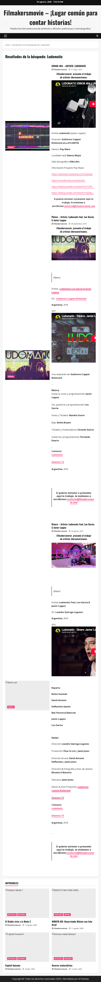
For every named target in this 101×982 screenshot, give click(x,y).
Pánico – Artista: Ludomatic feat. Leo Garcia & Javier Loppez (27, 365)
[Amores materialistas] (74, 947)
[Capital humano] (27, 947)
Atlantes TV (58, 462)
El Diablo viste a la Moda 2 (18, 921)
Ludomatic (57, 454)
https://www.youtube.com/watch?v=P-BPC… (73, 186)
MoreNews (68, 978)
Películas (58, 914)
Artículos (12, 914)
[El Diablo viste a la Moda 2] (27, 903)
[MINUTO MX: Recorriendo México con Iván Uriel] (74, 903)
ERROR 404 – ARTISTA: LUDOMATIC (27, 136)
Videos (11, 147)
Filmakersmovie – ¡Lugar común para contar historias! (50, 17)
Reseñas (21, 914)
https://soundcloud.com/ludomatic (68, 180)
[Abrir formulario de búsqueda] (97, 35)
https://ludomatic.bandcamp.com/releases (72, 174)
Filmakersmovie (60, 69)
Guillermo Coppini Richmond (71, 298)
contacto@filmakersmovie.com (79, 206)
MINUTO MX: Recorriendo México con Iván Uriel (72, 923)
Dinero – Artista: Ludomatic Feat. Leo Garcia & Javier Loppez (27, 695)
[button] (5, 36)
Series (67, 914)
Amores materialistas (62, 965)
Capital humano (12, 965)
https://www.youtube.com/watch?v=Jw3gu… (73, 192)
